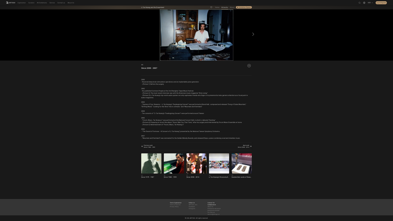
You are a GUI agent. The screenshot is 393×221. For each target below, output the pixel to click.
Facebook (192, 206)
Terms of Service (175, 204)
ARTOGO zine (193, 204)
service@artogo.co (214, 214)
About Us (210, 206)
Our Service (211, 212)
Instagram (192, 208)
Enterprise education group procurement (214, 209)
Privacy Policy (174, 206)
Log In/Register (381, 2)
